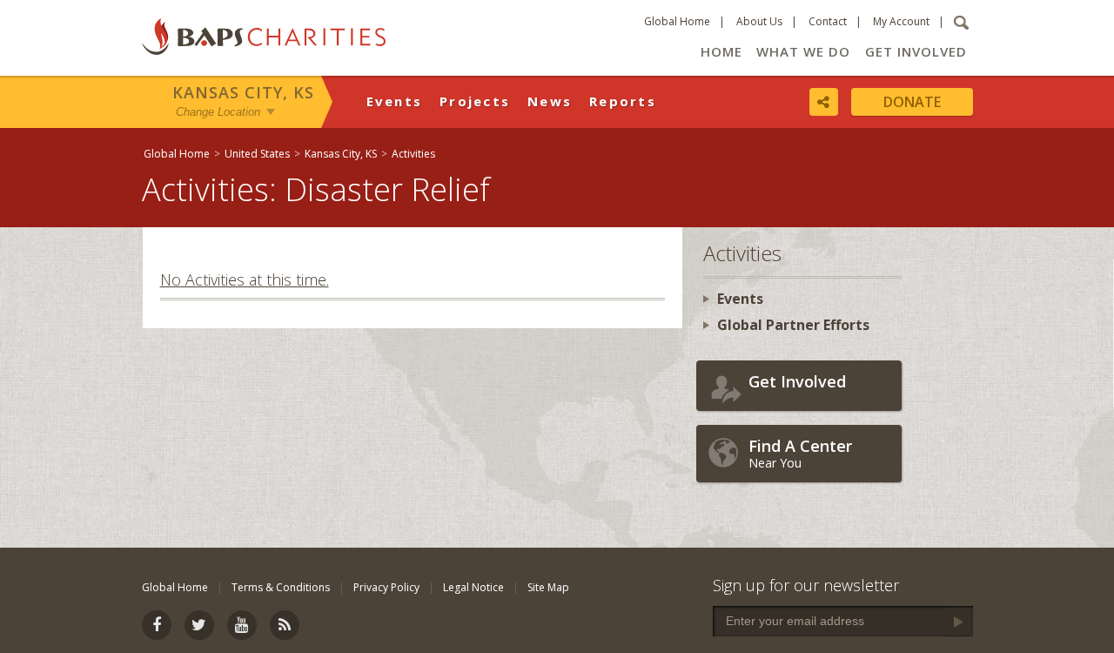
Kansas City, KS (243, 92)
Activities (413, 153)
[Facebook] (156, 625)
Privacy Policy (386, 587)
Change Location (218, 111)
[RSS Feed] (284, 625)
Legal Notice (473, 587)
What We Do (803, 51)
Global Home (677, 21)
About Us (759, 21)
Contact (828, 21)
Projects (475, 101)
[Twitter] (199, 625)
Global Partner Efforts (793, 324)
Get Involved (916, 51)
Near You (800, 453)
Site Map (548, 587)
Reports (622, 101)
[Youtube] (242, 625)
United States (257, 153)
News (549, 101)
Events (394, 101)
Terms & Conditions (281, 587)
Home (721, 51)
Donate (912, 101)
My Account (901, 21)
